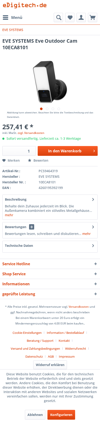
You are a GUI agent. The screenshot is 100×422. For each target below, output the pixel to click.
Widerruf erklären (50, 365)
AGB (51, 356)
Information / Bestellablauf (65, 333)
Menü (16, 17)
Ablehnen (35, 414)
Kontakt (64, 340)
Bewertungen (15, 227)
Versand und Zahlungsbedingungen (35, 348)
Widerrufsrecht (75, 348)
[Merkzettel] (69, 17)
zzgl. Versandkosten (31, 133)
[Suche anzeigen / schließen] (58, 17)
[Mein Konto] (81, 17)
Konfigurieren (61, 414)
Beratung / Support (40, 340)
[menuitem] (12, 17)
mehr (9, 215)
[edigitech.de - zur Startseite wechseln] (26, 6)
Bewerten (40, 160)
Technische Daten (19, 245)
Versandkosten (79, 307)
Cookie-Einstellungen (27, 333)
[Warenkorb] (92, 17)
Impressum (67, 356)
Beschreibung (16, 199)
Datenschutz (34, 356)
